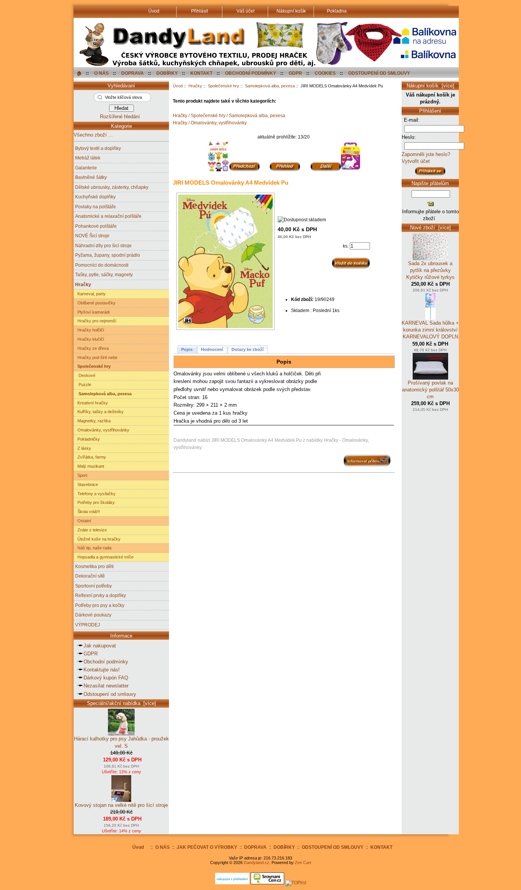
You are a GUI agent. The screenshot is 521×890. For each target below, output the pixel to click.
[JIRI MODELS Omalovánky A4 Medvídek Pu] (227, 261)
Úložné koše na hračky (98, 539)
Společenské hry (223, 86)
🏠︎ (79, 73)
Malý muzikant (89, 466)
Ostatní (83, 520)
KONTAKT (201, 73)
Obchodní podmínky (106, 662)
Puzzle (83, 384)
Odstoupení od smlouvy (110, 694)
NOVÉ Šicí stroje (92, 235)
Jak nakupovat (100, 646)
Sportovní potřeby (93, 585)
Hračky (195, 86)
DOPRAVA (132, 73)
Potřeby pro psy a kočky (99, 605)
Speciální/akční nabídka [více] (121, 703)
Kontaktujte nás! (102, 670)
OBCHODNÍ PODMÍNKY (250, 73)
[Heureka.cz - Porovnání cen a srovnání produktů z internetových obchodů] (232, 882)
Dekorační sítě (90, 575)
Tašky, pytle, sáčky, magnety (104, 274)
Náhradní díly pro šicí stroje (103, 245)
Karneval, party (90, 293)
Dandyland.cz (256, 862)
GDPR (295, 73)
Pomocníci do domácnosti (102, 264)
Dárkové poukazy (93, 614)
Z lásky (83, 448)
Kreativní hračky (91, 403)
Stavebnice (86, 484)
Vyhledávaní (121, 86)
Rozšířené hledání (120, 116)
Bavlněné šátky (91, 177)
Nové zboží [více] (430, 227)
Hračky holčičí (89, 330)
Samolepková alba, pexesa (270, 86)
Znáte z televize (91, 530)
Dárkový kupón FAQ (106, 678)
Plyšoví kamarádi (92, 312)
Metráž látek (87, 157)
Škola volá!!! (87, 511)
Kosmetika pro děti (94, 566)
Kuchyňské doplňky (95, 196)
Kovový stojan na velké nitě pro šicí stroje (121, 805)
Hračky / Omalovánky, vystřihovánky (210, 122)
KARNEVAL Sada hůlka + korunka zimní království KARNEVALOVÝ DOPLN (430, 330)
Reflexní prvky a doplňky (100, 595)
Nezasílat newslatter (106, 686)
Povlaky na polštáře (95, 206)
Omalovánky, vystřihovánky (102, 430)
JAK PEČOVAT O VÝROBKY (207, 847)
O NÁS (101, 73)
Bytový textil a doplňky (98, 148)
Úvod (178, 86)
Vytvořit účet (416, 161)
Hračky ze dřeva (92, 348)
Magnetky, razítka (93, 420)
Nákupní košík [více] (430, 86)
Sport (81, 475)
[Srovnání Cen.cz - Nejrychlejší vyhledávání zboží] (267, 882)
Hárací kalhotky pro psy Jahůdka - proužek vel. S (121, 742)
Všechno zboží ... (93, 135)
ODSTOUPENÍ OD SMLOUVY (379, 73)
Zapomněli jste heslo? (426, 154)
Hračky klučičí (89, 339)
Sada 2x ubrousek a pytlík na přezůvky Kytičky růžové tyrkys (430, 270)
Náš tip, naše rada (93, 548)
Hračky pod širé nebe (96, 357)
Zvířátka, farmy (90, 457)
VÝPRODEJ (87, 624)
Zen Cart (303, 862)
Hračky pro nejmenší (95, 321)
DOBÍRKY (167, 73)
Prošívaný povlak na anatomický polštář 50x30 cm (430, 389)
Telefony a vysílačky (95, 493)
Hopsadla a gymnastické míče (104, 557)
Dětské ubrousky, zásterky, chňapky (111, 187)
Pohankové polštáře (96, 226)
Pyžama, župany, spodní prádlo (107, 255)
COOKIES (325, 73)
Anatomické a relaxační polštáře (108, 216)
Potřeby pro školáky (95, 502)
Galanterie (86, 167)
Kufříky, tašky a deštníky (99, 411)
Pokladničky (87, 439)
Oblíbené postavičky (95, 303)
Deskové (85, 375)
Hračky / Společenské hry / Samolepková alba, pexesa (229, 115)
